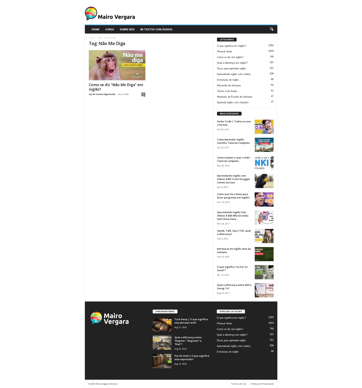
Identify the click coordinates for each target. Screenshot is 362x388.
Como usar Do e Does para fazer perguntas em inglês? (233, 195)
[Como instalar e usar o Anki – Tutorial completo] (264, 163)
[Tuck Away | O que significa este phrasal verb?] (162, 325)
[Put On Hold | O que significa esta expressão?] (162, 361)
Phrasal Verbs (224, 51)
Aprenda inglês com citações (233, 102)
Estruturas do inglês (228, 79)
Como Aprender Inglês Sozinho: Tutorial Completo (233, 141)
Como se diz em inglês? (230, 57)
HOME (96, 29)
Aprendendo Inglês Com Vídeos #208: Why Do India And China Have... (232, 215)
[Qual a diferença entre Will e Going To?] (264, 290)
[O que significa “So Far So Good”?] (264, 272)
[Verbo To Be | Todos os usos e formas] (264, 127)
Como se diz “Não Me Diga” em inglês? (116, 87)
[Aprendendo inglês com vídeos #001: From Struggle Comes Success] (264, 181)
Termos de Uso (238, 383)
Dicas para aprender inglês (231, 68)
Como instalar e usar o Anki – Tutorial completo (234, 159)
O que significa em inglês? (231, 45)
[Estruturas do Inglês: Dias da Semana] (264, 254)
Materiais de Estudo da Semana (234, 96)
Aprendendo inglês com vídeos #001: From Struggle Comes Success (233, 179)
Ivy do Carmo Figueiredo (102, 94)
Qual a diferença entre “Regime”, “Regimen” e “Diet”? (188, 341)
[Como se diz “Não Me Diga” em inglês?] (117, 65)
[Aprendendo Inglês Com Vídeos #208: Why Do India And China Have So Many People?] (264, 217)
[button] (272, 29)
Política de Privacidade (262, 383)
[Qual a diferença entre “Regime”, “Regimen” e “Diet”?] (162, 343)
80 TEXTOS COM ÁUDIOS (156, 29)
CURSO (109, 29)
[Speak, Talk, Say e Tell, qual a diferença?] (264, 236)
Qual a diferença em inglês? (232, 62)
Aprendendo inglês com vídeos (234, 74)
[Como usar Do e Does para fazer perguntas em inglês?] (264, 199)
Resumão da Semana (229, 85)
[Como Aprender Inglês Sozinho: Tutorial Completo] (264, 145)
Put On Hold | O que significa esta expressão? (191, 357)
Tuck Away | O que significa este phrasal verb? (191, 321)
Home (91, 37)
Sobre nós (127, 29)
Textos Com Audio (227, 91)
